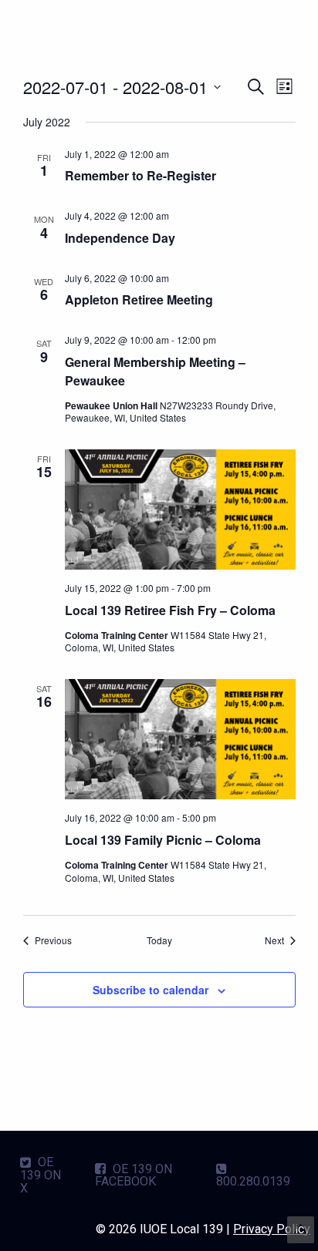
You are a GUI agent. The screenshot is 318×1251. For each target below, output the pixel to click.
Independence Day (120, 238)
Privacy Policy (271, 1229)
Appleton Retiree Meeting (139, 299)
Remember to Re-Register (140, 175)
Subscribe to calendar (150, 989)
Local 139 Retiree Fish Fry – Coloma (170, 610)
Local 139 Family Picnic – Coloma (163, 840)
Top (300, 1229)
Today (159, 940)
